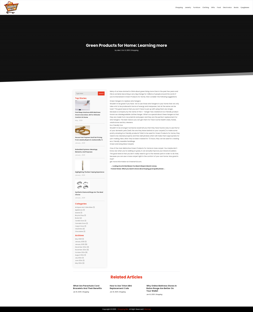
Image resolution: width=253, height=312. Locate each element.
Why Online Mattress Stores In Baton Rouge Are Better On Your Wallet (161, 288)
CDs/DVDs (78, 229)
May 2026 (78, 239)
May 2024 (78, 263)
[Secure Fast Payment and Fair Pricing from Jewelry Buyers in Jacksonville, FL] (82, 131)
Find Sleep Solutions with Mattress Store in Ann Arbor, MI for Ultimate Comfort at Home (87, 114)
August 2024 (79, 255)
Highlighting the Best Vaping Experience (89, 172)
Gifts (213, 7)
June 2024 (78, 260)
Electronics (227, 7)
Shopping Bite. (123, 309)
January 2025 (79, 244)
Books (236, 7)
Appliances (79, 210)
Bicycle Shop (79, 215)
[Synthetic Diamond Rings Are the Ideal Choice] (82, 185)
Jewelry (188, 7)
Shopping (179, 7)
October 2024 (80, 252)
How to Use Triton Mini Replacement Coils (121, 287)
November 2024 (80, 250)
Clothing (205, 7)
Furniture (196, 7)
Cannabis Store (80, 223)
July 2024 (78, 258)
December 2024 (80, 247)
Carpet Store (79, 226)
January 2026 (79, 242)
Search (101, 93)
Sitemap (147, 309)
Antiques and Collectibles (84, 207)
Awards (77, 213)
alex (118, 50)
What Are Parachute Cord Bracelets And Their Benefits (87, 287)
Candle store (79, 221)
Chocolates (79, 231)
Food (219, 7)
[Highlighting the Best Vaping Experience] (82, 165)
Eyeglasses (245, 7)
